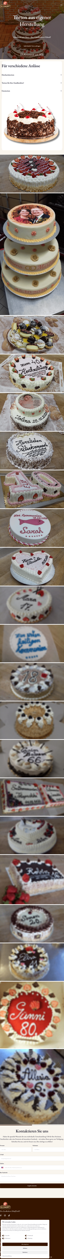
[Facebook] (1, 1218)
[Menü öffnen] (62, 5)
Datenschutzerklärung (7, 1256)
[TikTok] (9, 1218)
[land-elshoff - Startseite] (5, 4)
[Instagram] (5, 1218)
